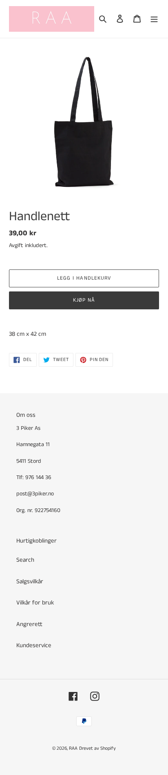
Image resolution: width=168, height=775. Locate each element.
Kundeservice (33, 645)
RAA (73, 748)
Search (25, 560)
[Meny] (154, 19)
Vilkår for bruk (35, 602)
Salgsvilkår (29, 581)
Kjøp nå (84, 300)
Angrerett (29, 624)
